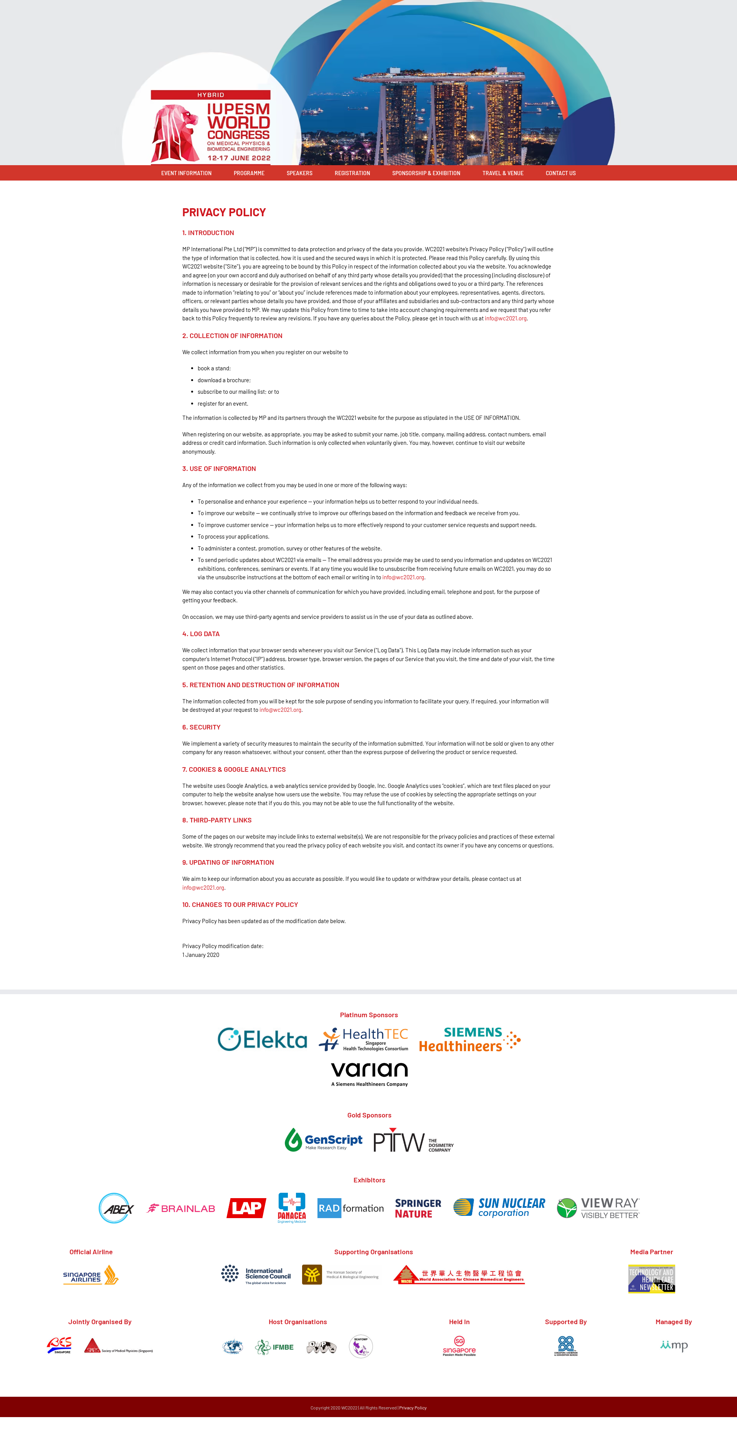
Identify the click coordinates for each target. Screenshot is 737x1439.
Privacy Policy (413, 1407)
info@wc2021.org (506, 318)
